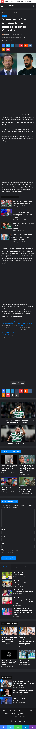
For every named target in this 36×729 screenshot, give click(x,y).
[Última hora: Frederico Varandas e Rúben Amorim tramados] (27, 481)
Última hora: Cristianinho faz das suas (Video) (23, 574)
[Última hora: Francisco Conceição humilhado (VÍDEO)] (7, 592)
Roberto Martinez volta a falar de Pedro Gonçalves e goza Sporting (23, 226)
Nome (3, 529)
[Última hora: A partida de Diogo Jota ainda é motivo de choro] (9, 631)
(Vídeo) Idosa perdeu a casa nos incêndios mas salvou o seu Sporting (9, 467)
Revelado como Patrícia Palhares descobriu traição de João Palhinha (23, 683)
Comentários (29, 567)
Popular (5, 567)
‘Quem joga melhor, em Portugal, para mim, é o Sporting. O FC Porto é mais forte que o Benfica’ (26, 468)
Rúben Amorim (18, 383)
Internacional (14, 716)
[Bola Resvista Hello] (12, 6)
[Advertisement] (18, 95)
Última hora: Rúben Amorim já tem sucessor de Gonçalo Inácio (25, 323)
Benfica (28, 714)
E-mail (3, 536)
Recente (16, 567)
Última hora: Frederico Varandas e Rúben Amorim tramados (26, 489)
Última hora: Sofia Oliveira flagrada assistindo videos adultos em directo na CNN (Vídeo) (22, 611)
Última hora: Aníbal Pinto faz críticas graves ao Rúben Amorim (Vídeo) (22, 237)
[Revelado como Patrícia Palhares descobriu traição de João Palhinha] (6, 683)
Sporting (14, 12)
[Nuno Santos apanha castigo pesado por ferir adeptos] (6, 692)
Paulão (6, 34)
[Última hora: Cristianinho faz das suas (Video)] (7, 575)
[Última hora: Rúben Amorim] (9, 481)
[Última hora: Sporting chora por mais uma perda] (9, 654)
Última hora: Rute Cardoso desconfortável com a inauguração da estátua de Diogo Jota (27, 641)
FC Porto (22, 714)
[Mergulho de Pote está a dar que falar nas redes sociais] (6, 203)
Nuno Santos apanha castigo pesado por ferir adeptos (23, 691)
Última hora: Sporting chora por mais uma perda (18, 1)
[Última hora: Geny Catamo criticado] (27, 654)
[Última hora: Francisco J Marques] (6, 700)
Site (2, 543)
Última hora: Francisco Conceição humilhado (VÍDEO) (23, 591)
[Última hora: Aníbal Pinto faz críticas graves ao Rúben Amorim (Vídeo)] (6, 237)
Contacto (22, 716)
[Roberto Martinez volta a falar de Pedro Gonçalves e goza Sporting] (6, 225)
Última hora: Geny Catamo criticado (25, 662)
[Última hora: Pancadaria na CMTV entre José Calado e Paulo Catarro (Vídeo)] (7, 583)
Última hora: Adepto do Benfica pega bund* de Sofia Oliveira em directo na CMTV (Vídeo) (23, 601)
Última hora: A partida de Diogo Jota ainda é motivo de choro (9, 639)
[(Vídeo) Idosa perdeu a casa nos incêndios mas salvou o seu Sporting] (9, 459)
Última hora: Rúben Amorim (7, 488)
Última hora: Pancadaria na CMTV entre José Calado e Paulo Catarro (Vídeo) (22, 583)
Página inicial (7, 12)
